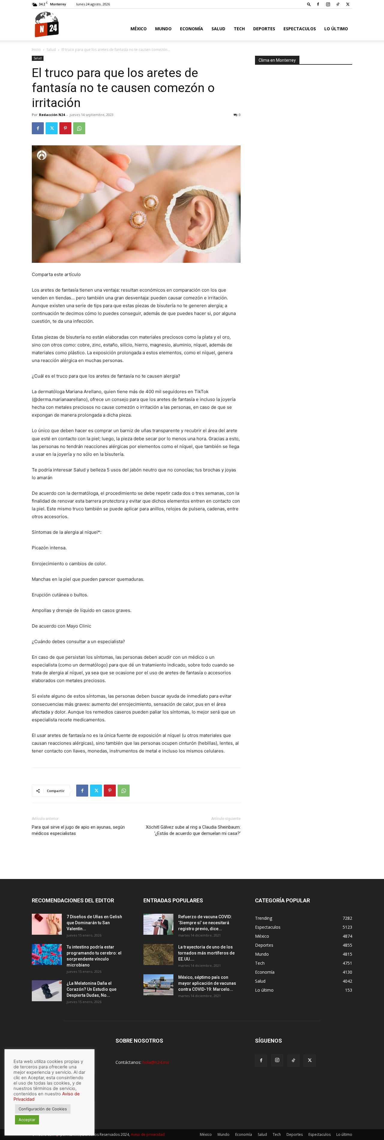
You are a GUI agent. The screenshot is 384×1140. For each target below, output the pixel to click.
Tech (239, 28)
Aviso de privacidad (148, 1134)
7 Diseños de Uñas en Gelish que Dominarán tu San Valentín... (94, 922)
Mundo (163, 28)
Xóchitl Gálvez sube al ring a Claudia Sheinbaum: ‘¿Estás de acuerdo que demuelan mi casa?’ (193, 830)
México (138, 28)
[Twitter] (347, 4)
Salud (218, 28)
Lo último (336, 28)
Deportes (264, 28)
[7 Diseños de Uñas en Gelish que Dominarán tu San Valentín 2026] (47, 924)
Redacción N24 (52, 114)
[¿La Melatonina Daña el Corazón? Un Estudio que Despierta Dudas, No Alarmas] (47, 990)
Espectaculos (300, 28)
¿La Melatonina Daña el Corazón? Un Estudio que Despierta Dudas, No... (91, 989)
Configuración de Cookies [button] (43, 1108)
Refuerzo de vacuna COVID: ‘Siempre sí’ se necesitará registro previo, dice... (205, 922)
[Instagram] (327, 4)
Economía (191, 28)
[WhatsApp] (79, 128)
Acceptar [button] (27, 1119)
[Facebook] (318, 4)
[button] (309, 4)
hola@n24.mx (155, 1062)
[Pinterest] (65, 128)
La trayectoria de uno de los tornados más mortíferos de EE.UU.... (206, 953)
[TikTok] (337, 4)
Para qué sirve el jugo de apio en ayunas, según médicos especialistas (78, 830)
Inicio (36, 49)
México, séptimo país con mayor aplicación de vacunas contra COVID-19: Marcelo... (207, 983)
